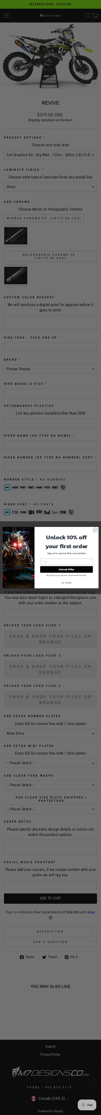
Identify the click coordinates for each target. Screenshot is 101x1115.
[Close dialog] (95, 530)
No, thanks (66, 582)
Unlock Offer (66, 569)
